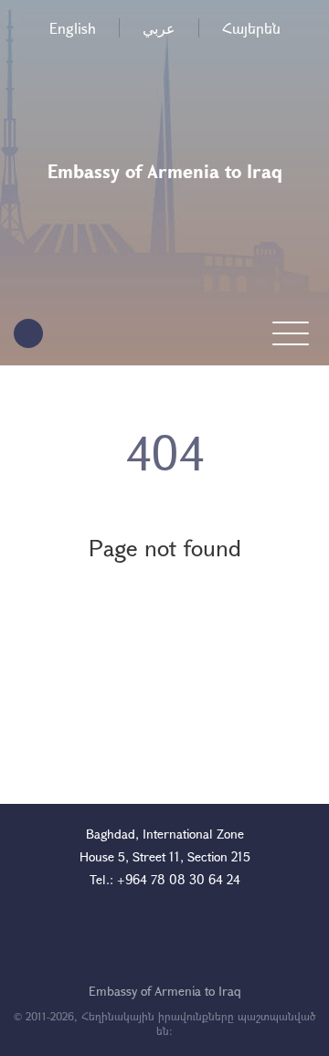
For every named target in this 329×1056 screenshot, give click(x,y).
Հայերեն (251, 27)
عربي (159, 27)
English (72, 27)
